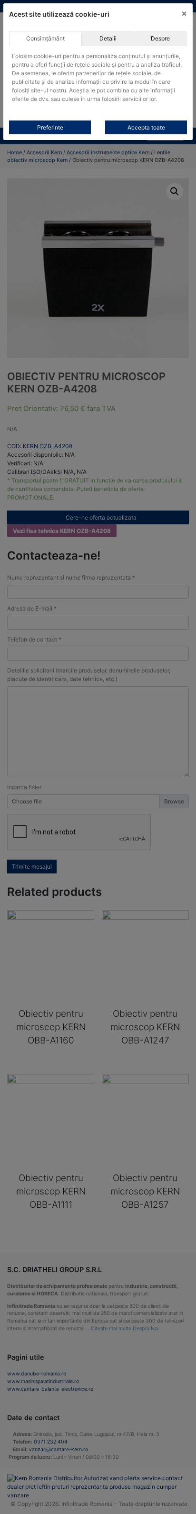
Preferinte (50, 127)
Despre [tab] (160, 38)
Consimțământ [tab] (45, 38)
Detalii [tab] (108, 38)
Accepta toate (146, 127)
